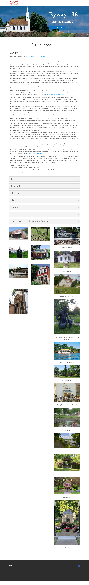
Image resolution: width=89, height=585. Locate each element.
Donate (59, 3)
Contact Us (54, 3)
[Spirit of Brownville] (18, 277)
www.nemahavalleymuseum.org (55, 94)
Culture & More (45, 3)
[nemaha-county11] (18, 239)
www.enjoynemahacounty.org (37, 56)
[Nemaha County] (40, 260)
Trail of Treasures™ (25, 3)
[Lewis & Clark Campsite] (18, 258)
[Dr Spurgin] (18, 313)
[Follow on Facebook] (79, 566)
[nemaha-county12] (40, 241)
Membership (36, 3)
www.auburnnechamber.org (34, 58)
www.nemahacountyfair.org (36, 153)
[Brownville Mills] (40, 285)
